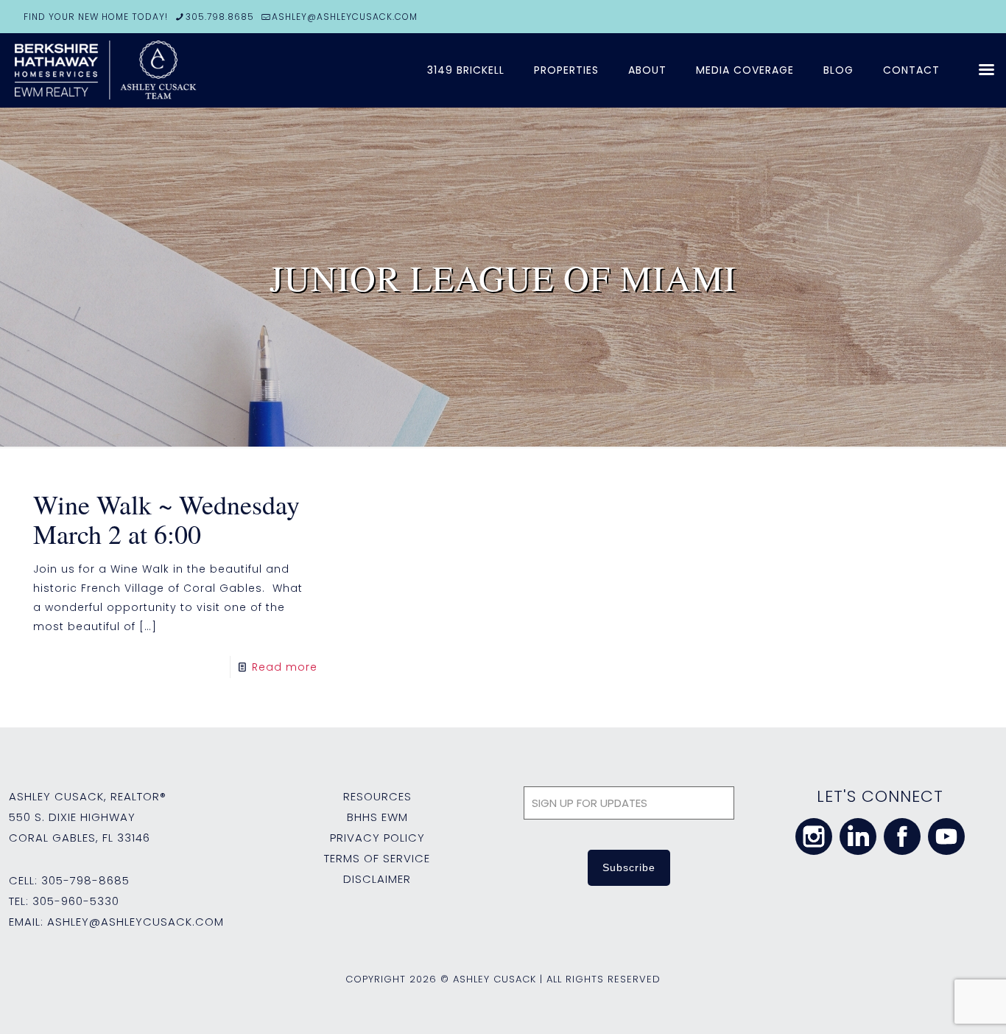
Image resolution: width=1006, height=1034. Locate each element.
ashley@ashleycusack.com (135, 921)
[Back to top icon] (935, 1003)
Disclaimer (377, 879)
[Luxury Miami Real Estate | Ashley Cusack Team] (191, 70)
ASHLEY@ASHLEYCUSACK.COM (345, 16)
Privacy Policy (377, 837)
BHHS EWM (377, 817)
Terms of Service (377, 858)
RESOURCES (377, 796)
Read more (284, 667)
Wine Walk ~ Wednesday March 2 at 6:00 (166, 518)
